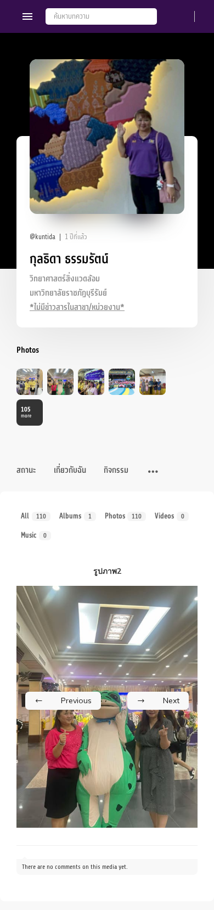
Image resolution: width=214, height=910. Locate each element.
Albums (75, 516)
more (26, 412)
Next (171, 700)
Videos (169, 516)
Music (34, 535)
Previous (76, 700)
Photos (123, 516)
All (33, 516)
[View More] (153, 472)
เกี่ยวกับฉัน (70, 470)
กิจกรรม (116, 470)
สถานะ (26, 470)
